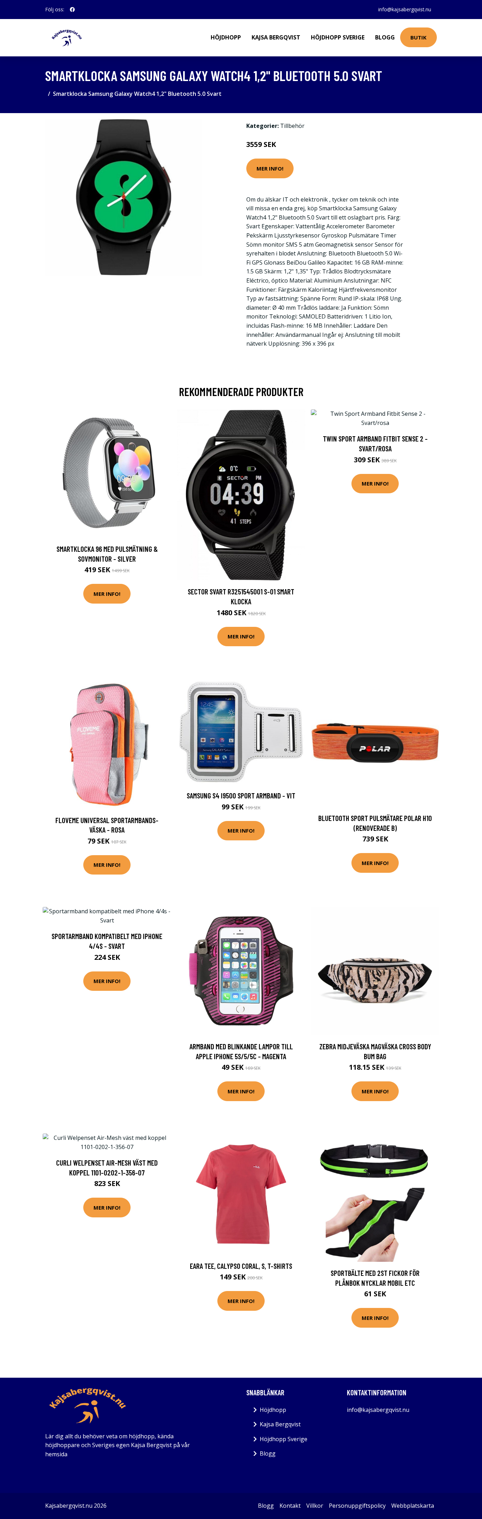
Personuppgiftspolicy (357, 1505)
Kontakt (290, 1505)
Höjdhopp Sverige (337, 37)
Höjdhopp (226, 37)
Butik (418, 37)
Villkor (314, 1505)
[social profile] (72, 9)
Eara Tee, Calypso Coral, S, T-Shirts (241, 1265)
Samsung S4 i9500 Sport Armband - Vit (241, 795)
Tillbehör (292, 126)
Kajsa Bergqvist (276, 37)
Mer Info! (270, 168)
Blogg (385, 37)
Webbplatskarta (412, 1505)
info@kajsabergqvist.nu (404, 9)
